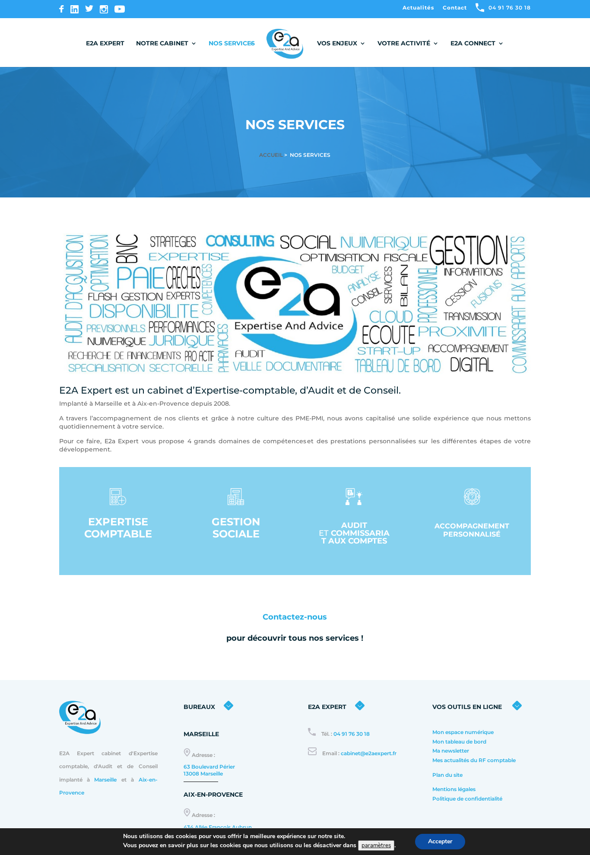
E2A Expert (105, 43)
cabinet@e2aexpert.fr (369, 753)
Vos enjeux (337, 43)
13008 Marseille (203, 773)
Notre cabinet (162, 43)
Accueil (271, 155)
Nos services (232, 43)
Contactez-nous (295, 617)
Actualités (418, 8)
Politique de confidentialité (468, 798)
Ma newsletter (450, 750)
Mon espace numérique (463, 732)
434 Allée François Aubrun (218, 827)
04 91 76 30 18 (351, 734)
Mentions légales (454, 789)
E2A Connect (472, 43)
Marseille (105, 779)
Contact (455, 8)
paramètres (376, 845)
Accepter (440, 841)
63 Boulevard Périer (209, 766)
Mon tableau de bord (459, 741)
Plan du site (447, 775)
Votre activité (403, 43)
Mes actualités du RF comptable (474, 760)
